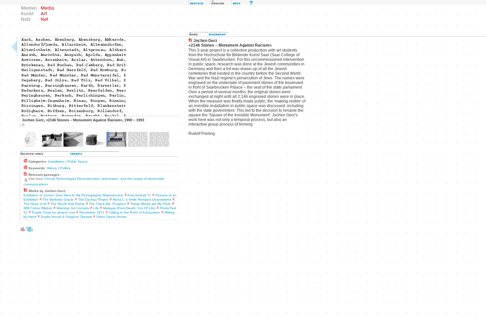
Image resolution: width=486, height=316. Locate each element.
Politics (65, 168)
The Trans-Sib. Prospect (107, 204)
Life (96, 208)
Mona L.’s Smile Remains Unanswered (142, 199)
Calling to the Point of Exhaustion (134, 212)
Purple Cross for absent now (53, 212)
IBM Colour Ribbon (37, 208)
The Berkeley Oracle (58, 199)
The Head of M (34, 204)
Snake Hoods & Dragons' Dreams (66, 216)
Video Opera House (111, 216)
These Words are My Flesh (150, 204)
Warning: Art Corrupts (73, 208)
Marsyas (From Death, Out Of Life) (129, 208)
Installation (56, 161)
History (52, 168)
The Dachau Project (93, 199)
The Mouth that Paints (68, 204)
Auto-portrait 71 (139, 195)
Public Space (77, 161)
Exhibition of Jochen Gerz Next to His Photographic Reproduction (73, 195)
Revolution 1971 (91, 212)
